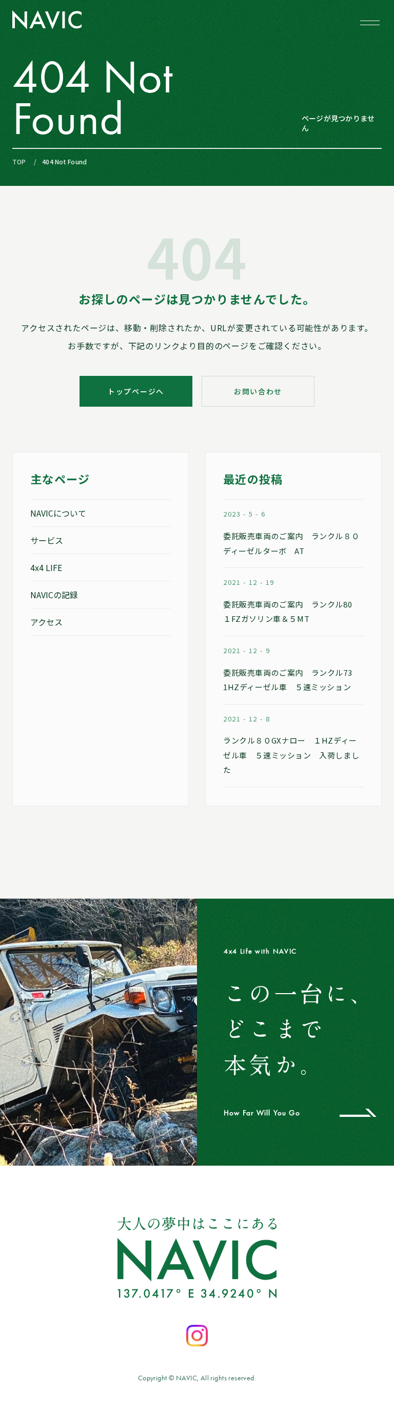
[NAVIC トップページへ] (47, 19)
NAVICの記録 (54, 594)
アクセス (46, 622)
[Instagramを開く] (197, 1335)
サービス (46, 540)
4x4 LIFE (46, 567)
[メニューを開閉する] (370, 22)
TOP (19, 161)
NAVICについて (58, 513)
